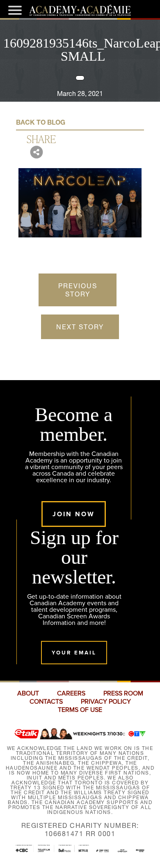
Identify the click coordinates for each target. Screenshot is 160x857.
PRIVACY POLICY (106, 701)
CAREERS (71, 693)
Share (41, 139)
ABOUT (28, 693)
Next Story (80, 327)
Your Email (74, 652)
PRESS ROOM (123, 693)
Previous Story (77, 290)
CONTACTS (46, 701)
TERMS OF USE (80, 710)
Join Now (74, 514)
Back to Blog (40, 122)
